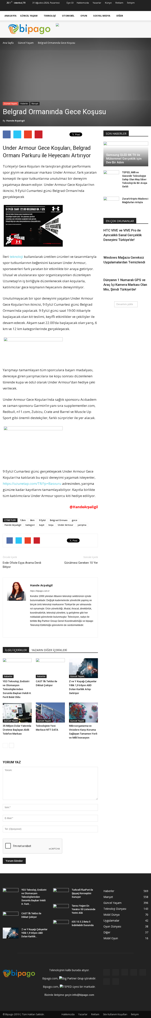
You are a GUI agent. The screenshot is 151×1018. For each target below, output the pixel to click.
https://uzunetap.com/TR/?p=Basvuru (32, 483)
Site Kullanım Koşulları (115, 1014)
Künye (108, 2)
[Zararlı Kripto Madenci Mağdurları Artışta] (111, 202)
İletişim (131, 2)
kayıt (41, 524)
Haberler (24, 103)
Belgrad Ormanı (58, 520)
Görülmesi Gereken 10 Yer (81, 563)
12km (23, 520)
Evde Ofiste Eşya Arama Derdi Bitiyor (22, 565)
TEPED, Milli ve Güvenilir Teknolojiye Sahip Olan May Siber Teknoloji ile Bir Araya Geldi (134, 179)
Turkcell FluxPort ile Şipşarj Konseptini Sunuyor (82, 893)
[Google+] (113, 8)
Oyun (83, 15)
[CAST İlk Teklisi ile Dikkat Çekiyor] (50, 668)
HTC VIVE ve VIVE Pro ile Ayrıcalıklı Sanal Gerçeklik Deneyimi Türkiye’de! (122, 235)
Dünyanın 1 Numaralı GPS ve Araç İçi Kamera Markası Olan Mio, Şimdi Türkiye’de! (125, 284)
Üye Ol (70, 2)
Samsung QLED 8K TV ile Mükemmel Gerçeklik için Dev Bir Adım (124, 158)
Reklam (119, 2)
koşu (51, 524)
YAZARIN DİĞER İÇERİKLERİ (49, 650)
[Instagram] (119, 8)
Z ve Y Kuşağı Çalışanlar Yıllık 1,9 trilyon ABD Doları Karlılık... (34, 933)
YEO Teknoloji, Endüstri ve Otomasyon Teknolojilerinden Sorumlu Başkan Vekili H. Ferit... (33, 896)
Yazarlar (97, 2)
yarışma (82, 524)
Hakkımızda (83, 2)
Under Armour (65, 524)
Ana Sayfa (8, 42)
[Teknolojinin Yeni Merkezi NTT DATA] (50, 712)
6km (32, 520)
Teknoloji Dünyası (114, 909)
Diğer (119, 15)
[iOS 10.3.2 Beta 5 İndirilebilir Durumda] (61, 925)
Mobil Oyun (110, 938)
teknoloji (16, 256)
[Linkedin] (126, 8)
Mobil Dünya (111, 914)
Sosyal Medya (101, 15)
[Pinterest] (132, 8)
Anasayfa (11, 15)
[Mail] (61, 631)
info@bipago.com (83, 994)
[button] (143, 15)
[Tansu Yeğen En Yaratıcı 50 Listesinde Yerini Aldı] (61, 909)
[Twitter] (139, 8)
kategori (30, 524)
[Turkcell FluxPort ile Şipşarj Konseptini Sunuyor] (61, 893)
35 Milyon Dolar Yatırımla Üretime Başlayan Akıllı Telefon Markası (17, 729)
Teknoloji (50, 15)
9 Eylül (42, 520)
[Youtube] (145, 8)
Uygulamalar (111, 920)
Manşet (34, 103)
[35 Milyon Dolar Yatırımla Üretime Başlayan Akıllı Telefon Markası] (17, 712)
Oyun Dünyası (112, 926)
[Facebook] (106, 8)
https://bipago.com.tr (40, 591)
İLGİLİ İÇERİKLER (16, 650)
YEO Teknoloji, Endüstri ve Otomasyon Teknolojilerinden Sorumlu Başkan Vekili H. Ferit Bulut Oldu (17, 689)
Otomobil (68, 15)
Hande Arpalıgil (15, 120)
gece (74, 520)
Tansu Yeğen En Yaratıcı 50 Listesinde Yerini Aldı (83, 909)
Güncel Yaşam (29, 15)
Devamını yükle (124, 304)
